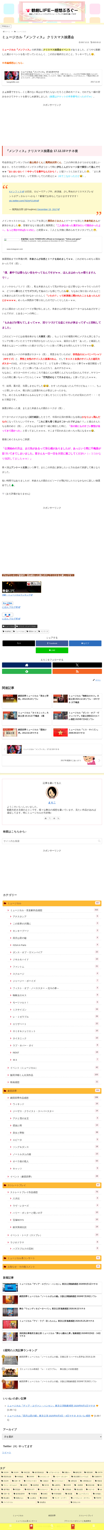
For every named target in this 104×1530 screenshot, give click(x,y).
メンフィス (44, 631)
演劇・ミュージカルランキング (16, 595)
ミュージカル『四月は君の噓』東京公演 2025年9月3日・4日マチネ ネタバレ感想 (48, 1416)
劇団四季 (52, 1515)
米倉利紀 (8, 631)
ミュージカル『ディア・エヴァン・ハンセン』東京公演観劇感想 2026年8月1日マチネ (51, 1405)
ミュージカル (9, 626)
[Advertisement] (27, 125)
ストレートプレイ (86, 1515)
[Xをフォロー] (77, 665)
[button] (99, 841)
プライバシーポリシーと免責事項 (77, 1521)
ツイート (6, 1452)
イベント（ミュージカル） (27, 626)
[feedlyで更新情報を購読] (26, 671)
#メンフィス (15, 191)
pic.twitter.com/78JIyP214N (23, 200)
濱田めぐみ (32, 631)
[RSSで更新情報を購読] (77, 671)
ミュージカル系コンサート (26, 1521)
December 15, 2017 (47, 209)
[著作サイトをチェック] (26, 665)
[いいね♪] (3, 493)
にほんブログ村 (10, 607)
